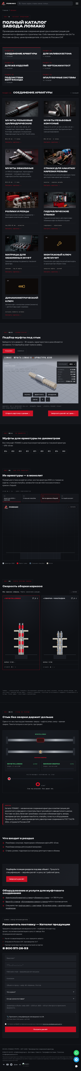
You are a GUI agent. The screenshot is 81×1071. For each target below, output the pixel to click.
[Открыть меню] (77, 3)
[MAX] (76, 1066)
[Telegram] (11, 1064)
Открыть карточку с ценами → (17, 413)
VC (20, 1064)
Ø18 (12, 451)
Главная (5, 10)
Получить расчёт (40, 1029)
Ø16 (5, 451)
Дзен (16, 1064)
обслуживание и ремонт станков (34, 901)
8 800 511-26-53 (15, 948)
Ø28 (42, 451)
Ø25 (34, 451)
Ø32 (49, 451)
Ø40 (63, 451)
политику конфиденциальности (52, 1024)
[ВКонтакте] (4, 1064)
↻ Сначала (72, 507)
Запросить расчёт (16, 879)
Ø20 (20, 451)
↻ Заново (74, 592)
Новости (38, 1052)
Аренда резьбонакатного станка (19, 897)
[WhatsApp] (76, 1053)
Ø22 (27, 451)
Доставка (31, 1052)
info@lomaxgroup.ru (20, 1052)
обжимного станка (41, 897)
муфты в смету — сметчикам (30, 905)
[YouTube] (7, 1064)
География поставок (49, 1052)
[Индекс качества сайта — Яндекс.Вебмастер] (27, 1064)
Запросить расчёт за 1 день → (63, 413)
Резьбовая (8, 351)
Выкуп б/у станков (13, 901)
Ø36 (56, 451)
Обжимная (21, 351)
